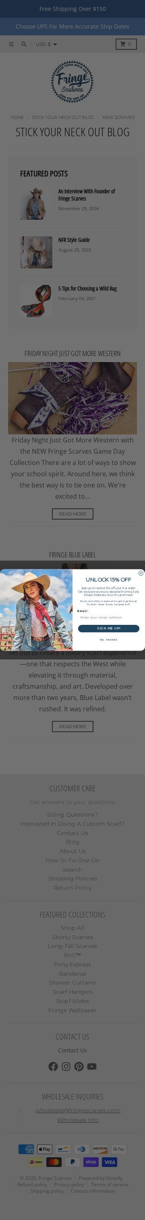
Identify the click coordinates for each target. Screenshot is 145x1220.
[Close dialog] (141, 573)
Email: (82, 610)
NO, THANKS (109, 640)
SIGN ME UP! (108, 628)
